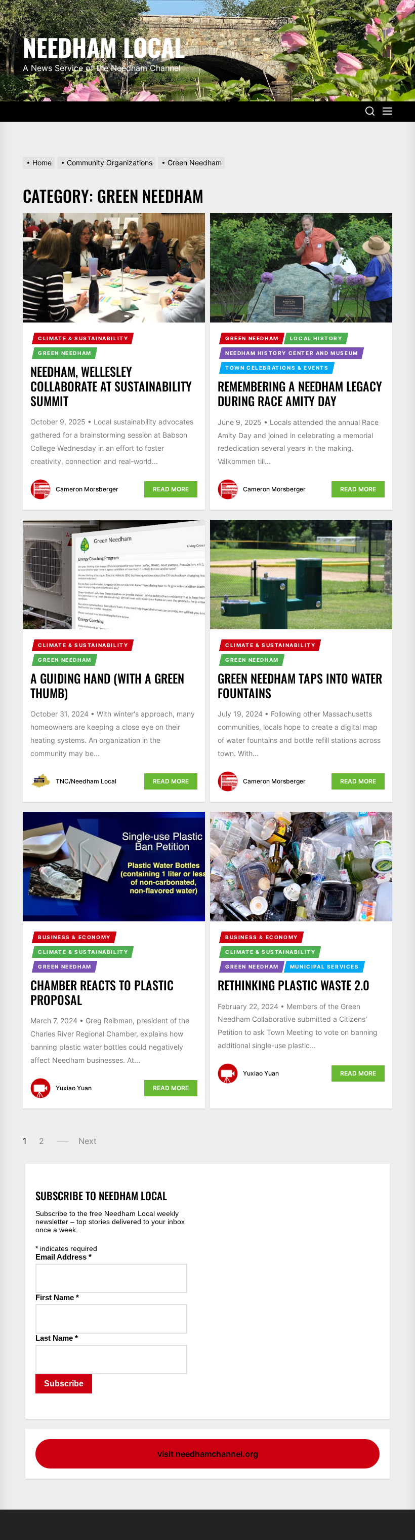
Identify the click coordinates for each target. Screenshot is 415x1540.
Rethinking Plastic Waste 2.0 (293, 985)
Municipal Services (324, 966)
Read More (171, 489)
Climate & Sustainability (83, 338)
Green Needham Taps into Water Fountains (300, 685)
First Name (57, 1297)
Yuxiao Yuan (74, 1088)
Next (87, 1141)
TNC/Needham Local (86, 781)
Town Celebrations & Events (277, 368)
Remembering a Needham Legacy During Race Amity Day (300, 393)
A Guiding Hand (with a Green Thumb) (107, 685)
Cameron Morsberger (87, 489)
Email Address (63, 1256)
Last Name (56, 1338)
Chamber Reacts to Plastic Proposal (102, 992)
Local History (316, 338)
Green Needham (65, 353)
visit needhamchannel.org (207, 1454)
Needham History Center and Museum (291, 353)
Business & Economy (74, 937)
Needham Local (104, 45)
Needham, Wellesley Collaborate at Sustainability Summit (111, 386)
